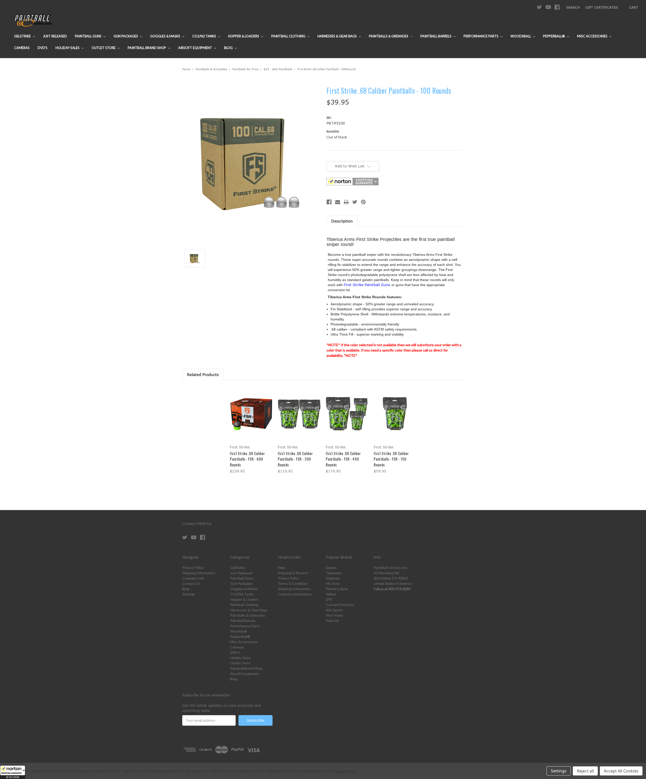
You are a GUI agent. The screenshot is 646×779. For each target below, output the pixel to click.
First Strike (334, 615)
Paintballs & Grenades (389, 36)
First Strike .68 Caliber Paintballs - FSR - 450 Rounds (343, 458)
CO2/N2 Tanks (204, 36)
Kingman (333, 578)
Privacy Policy (193, 567)
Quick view (251, 409)
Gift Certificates (601, 7)
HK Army (333, 583)
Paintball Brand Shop (147, 48)
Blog (228, 48)
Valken (331, 594)
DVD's (42, 48)
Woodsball (521, 36)
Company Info (193, 578)
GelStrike (23, 36)
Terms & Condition (293, 583)
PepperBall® (554, 36)
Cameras (22, 48)
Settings (559, 771)
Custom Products (340, 604)
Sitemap (188, 594)
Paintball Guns (88, 36)
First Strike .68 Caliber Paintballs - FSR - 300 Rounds (295, 458)
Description (342, 221)
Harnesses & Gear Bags (337, 36)
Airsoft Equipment (195, 48)
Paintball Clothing (288, 36)
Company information (295, 594)
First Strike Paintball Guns (367, 285)
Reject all (585, 771)
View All (332, 620)
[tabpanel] (251, 431)
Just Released (55, 36)
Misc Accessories (592, 36)
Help (281, 567)
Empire (331, 567)
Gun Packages (126, 36)
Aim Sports (334, 610)
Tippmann (334, 573)
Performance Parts (481, 36)
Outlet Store (104, 48)
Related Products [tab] (203, 374)
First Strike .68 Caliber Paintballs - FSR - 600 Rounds (247, 458)
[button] (12, 772)
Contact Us (191, 583)
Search (573, 7)
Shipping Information (198, 573)
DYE (329, 599)
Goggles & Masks (165, 36)
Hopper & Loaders (244, 36)
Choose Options (251, 418)
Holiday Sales (68, 48)
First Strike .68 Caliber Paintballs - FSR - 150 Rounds (391, 458)
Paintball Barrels (436, 36)
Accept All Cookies (621, 771)
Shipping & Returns (293, 573)
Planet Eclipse (337, 589)
